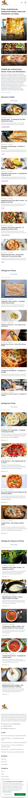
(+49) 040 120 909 (7, 726)
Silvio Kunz (3, 342)
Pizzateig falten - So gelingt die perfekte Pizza (12, 749)
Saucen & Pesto (5, 551)
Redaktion (4, 756)
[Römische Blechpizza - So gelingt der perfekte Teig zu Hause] (14, 48)
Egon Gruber (3, 117)
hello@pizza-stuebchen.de (9, 728)
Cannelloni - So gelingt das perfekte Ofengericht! (12, 752)
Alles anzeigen (14, 100)
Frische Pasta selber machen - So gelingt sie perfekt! (13, 735)
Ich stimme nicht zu (8, 794)
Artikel (3, 732)
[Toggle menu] (25, 2)
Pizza (3, 44)
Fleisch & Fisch (5, 181)
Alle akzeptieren (20, 794)
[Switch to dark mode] (21, 2)
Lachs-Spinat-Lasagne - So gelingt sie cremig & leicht (13, 742)
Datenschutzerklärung (7, 791)
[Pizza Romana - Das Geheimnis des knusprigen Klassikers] (14, 60)
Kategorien (4, 768)
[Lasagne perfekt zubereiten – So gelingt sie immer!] (14, 29)
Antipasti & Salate (5, 127)
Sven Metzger (4, 368)
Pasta (4, 19)
